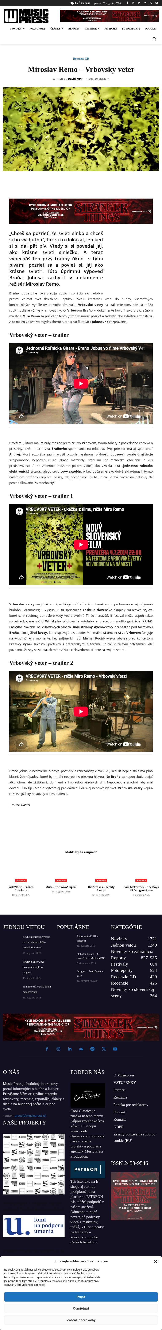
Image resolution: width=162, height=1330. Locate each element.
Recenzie (21, 880)
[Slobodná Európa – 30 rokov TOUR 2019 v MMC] (65, 957)
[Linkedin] (139, 3)
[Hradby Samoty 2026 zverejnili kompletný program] (11, 965)
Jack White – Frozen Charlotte (21, 888)
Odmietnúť (81, 1308)
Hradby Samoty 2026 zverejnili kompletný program (33, 967)
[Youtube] (156, 3)
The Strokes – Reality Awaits (101, 888)
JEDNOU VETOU (24, 927)
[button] (156, 1261)
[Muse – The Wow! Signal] (61, 869)
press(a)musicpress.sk (30, 1115)
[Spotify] (92, 1049)
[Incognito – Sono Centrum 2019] (65, 975)
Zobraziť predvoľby (81, 1320)
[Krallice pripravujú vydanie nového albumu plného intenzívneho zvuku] (11, 940)
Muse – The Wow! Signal (61, 887)
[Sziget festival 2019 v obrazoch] (65, 940)
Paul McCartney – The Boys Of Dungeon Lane (141, 888)
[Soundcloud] (145, 3)
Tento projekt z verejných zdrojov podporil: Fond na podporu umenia (33, 1206)
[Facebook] (127, 3)
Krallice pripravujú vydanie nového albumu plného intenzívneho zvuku (36, 942)
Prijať (81, 1297)
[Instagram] (133, 3)
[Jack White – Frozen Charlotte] (21, 869)
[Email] (109, 180)
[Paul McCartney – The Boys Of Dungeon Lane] (141, 869)
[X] (150, 3)
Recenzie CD (81, 58)
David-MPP (75, 79)
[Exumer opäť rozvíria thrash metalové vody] (11, 990)
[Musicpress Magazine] (29, 16)
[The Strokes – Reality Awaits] (101, 869)
